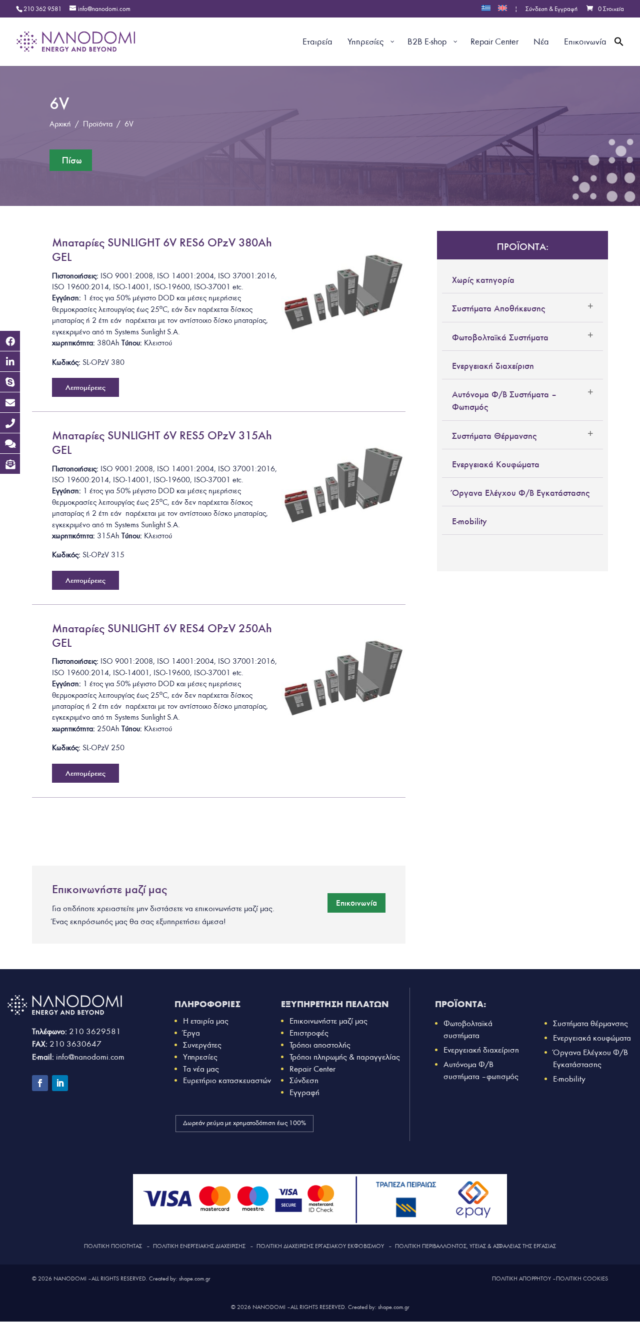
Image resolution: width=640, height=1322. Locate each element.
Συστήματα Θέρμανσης (494, 435)
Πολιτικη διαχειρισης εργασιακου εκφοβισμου (320, 1246)
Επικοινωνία (356, 903)
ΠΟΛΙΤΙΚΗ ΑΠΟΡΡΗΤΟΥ (521, 1278)
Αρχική (60, 123)
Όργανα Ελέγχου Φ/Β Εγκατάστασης (521, 492)
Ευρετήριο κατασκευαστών (227, 1080)
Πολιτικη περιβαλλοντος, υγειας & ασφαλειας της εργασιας (475, 1246)
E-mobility (469, 521)
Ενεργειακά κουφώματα (592, 1038)
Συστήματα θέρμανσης (590, 1023)
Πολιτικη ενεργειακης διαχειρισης (199, 1246)
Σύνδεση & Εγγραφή (552, 9)
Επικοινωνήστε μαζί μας (329, 1021)
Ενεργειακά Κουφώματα (496, 464)
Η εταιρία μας (205, 1021)
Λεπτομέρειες (86, 387)
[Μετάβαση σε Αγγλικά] (502, 11)
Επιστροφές (309, 1033)
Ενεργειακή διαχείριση (493, 365)
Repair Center (313, 1069)
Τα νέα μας (201, 1069)
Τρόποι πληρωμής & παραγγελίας (345, 1057)
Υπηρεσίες (200, 1057)
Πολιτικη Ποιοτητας (113, 1246)
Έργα (191, 1033)
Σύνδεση (304, 1080)
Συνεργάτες (202, 1045)
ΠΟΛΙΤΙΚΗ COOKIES (582, 1278)
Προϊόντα (97, 123)
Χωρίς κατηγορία (483, 279)
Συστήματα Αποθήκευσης (498, 308)
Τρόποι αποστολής (320, 1045)
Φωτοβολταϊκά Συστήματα (500, 337)
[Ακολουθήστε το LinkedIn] (60, 1083)
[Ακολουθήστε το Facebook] (40, 1083)
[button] (619, 53)
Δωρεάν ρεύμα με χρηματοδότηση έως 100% (244, 1123)
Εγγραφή (305, 1092)
